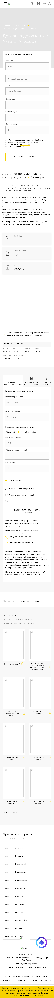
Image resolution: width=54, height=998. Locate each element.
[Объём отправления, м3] (27, 456)
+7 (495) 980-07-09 (27, 954)
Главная (6, 25)
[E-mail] (27, 91)
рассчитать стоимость (27, 157)
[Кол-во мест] (27, 130)
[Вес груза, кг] (27, 105)
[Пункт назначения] (27, 417)
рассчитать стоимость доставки (27, 511)
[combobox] (27, 402)
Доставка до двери (17, 501)
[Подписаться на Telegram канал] (25, 942)
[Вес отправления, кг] (27, 443)
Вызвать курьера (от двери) (21, 495)
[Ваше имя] (27, 66)
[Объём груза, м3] (27, 117)
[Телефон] (27, 78)
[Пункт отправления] (27, 402)
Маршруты (21, 25)
